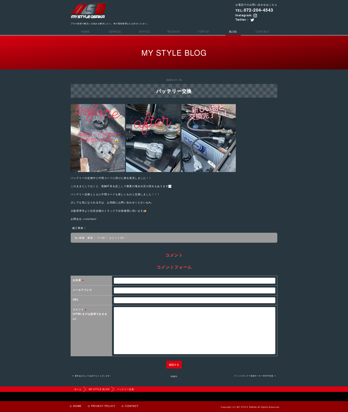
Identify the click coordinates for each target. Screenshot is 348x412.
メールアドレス (82, 289)
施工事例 (77, 228)
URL (76, 299)
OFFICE (144, 31)
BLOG (233, 31)
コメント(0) (116, 237)
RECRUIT (174, 31)
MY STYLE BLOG (99, 389)
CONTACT (263, 31)
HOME (85, 31)
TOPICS (203, 31)
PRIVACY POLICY (103, 406)
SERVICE (115, 31)
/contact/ (91, 219)
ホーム (78, 389)
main (174, 376)
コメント (90, 313)
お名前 (78, 280)
